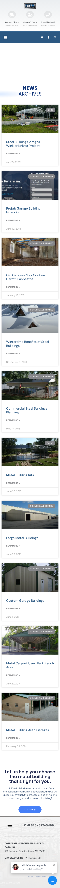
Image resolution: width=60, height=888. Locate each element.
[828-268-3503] (48, 14)
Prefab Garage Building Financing (23, 210)
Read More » (13, 153)
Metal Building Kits (20, 475)
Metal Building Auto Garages (27, 730)
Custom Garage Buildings (25, 600)
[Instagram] (54, 37)
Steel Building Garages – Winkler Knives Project (24, 144)
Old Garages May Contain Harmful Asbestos (25, 277)
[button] (5, 37)
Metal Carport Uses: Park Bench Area (30, 665)
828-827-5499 (48, 22)
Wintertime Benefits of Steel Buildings (27, 344)
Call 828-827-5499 (39, 825)
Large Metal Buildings (22, 538)
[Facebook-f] (48, 37)
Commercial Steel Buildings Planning (26, 410)
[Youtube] (42, 37)
